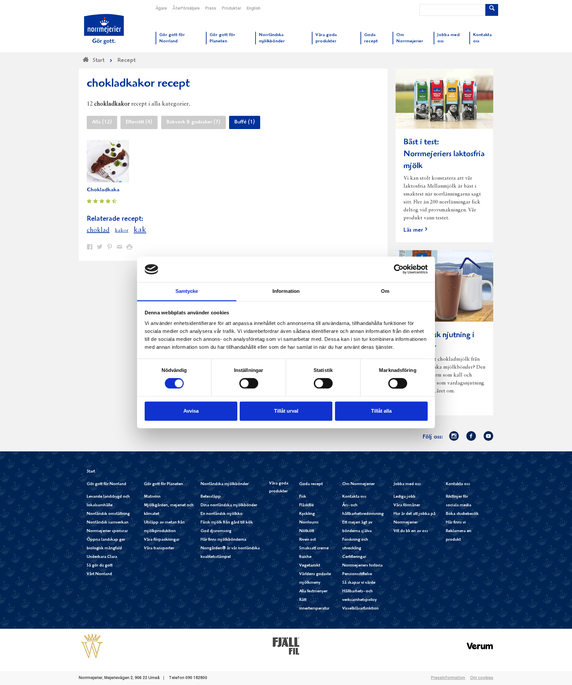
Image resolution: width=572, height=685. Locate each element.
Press (210, 9)
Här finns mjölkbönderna (223, 540)
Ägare (161, 9)
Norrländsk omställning (108, 514)
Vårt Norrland (99, 574)
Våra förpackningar (161, 540)
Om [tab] (385, 291)
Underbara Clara (102, 557)
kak (140, 230)
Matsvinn (152, 497)
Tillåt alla (381, 411)
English (254, 9)
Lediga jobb (404, 497)
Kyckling (307, 514)
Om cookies (481, 678)
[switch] (248, 383)
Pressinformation (448, 678)
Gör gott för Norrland (106, 484)
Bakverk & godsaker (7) (193, 122)
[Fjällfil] (286, 646)
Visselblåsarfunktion (360, 609)
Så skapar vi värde (358, 583)
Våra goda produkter (278, 487)
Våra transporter (159, 548)
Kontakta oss (354, 497)
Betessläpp (211, 497)
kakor (121, 230)
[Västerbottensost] (92, 646)
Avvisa (191, 411)
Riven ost (307, 540)
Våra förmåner (407, 505)
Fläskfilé (306, 505)
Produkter (231, 9)
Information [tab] (286, 291)
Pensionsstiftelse (357, 574)
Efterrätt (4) (139, 122)
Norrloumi (308, 523)
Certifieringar (354, 557)
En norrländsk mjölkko (222, 514)
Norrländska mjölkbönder (225, 484)
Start (91, 472)
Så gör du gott (100, 566)
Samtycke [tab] (186, 291)
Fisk (302, 497)
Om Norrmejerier (358, 484)
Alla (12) (102, 122)
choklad (98, 230)
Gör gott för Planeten (163, 484)
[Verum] (480, 646)
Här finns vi (456, 523)
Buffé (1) (244, 122)
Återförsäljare (186, 9)
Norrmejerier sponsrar (107, 531)
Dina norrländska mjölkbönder (229, 505)
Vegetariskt (309, 566)
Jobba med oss (407, 484)
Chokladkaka (103, 190)
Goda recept (311, 484)
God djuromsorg (216, 531)
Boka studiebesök (462, 514)
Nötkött (306, 531)
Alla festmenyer (313, 591)
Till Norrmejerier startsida (104, 29)
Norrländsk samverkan (107, 523)
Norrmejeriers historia (362, 566)
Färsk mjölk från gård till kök (227, 523)
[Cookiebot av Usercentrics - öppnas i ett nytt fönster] (399, 269)
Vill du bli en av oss (411, 531)
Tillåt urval (286, 411)
